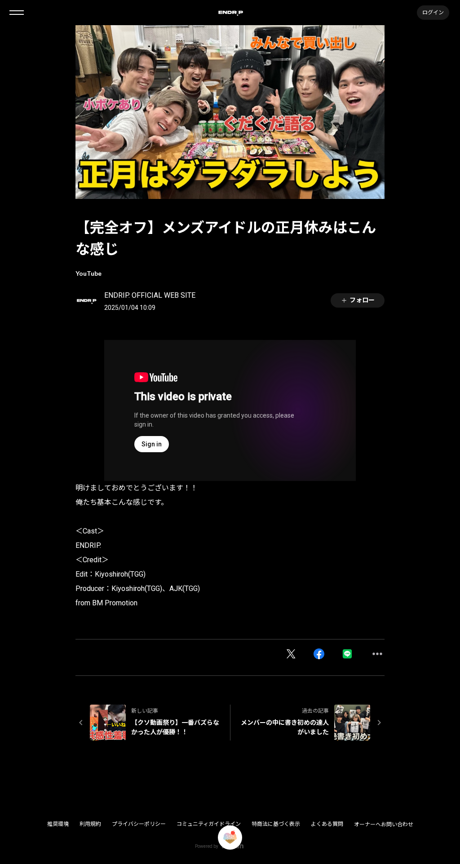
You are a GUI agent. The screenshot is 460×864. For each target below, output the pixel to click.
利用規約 (90, 824)
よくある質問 (327, 824)
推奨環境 (58, 824)
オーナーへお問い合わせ (383, 824)
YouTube (88, 273)
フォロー (362, 300)
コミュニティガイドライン (209, 824)
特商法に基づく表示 (276, 824)
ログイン (433, 12)
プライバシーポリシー (139, 824)
